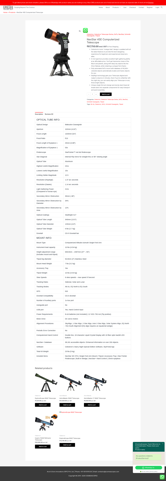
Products (116, 7)
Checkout (132, 7)
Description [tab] (39, 114)
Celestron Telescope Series (103, 34)
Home (101, 7)
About (108, 7)
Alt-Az (92, 104)
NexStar (121, 34)
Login (157, 7)
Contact (141, 7)
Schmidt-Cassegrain (93, 102)
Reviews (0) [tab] (49, 114)
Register (150, 7)
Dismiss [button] (151, 2)
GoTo (116, 34)
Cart (124, 7)
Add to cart (106, 94)
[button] (162, 7)
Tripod (97, 36)
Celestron (90, 34)
